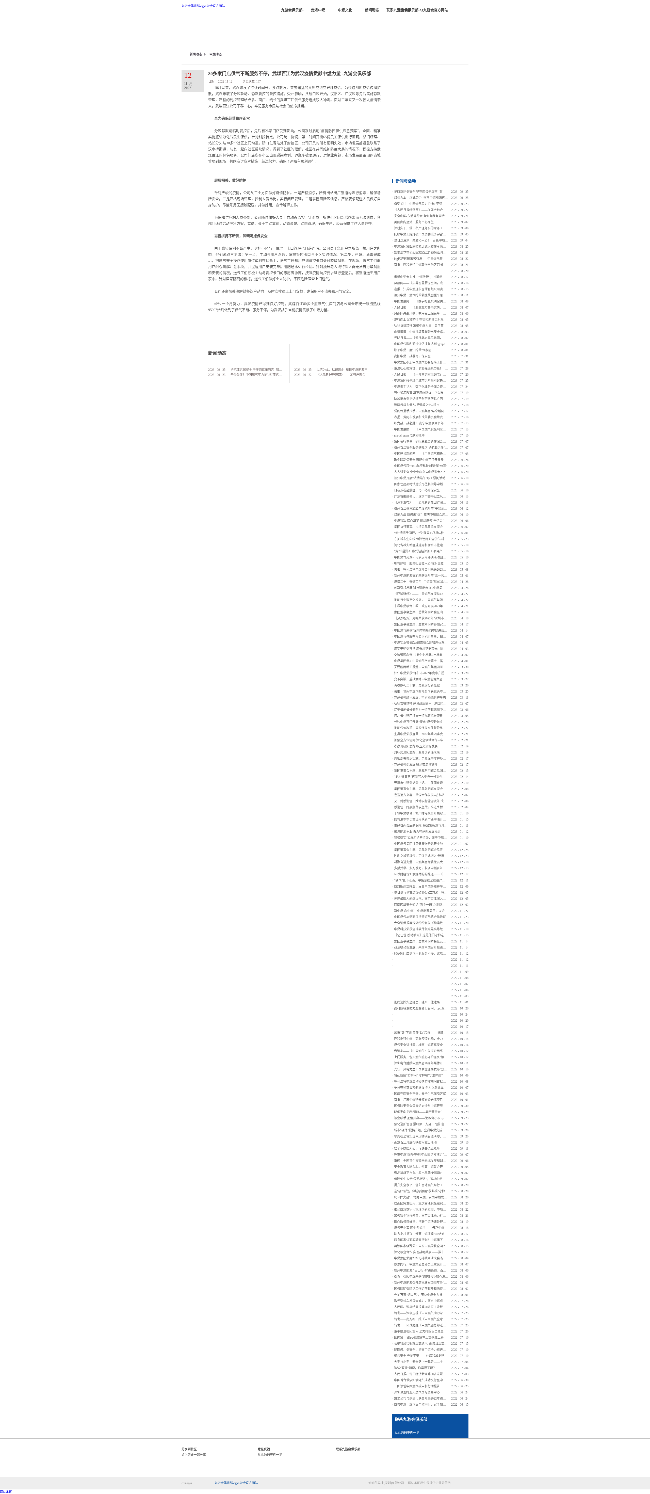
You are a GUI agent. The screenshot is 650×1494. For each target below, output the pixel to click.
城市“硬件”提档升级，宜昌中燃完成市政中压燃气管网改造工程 (436, 1130)
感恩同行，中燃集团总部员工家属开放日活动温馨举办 (430, 1264)
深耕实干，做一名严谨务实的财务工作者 (421, 228)
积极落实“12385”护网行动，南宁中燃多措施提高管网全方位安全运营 (440, 838)
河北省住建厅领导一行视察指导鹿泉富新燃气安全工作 (430, 716)
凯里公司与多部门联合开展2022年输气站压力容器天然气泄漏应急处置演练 (444, 1398)
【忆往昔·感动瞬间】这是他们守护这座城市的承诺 (428, 935)
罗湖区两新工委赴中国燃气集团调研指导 (421, 667)
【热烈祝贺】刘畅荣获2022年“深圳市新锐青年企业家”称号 (433, 618)
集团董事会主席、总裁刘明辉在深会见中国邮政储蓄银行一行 (435, 789)
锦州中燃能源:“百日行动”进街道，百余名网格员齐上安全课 (434, 1270)
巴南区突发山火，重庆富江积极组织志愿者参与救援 (429, 1203)
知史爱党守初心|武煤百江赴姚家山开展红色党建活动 (429, 252)
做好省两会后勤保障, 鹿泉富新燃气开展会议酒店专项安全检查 (436, 825)
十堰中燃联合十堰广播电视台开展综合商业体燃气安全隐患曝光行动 (439, 813)
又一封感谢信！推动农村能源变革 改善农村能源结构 (429, 801)
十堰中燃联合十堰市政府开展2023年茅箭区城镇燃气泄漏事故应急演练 (441, 606)
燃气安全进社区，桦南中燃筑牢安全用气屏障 (424, 1045)
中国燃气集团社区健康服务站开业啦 (418, 844)
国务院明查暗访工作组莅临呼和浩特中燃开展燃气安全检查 (433, 1289)
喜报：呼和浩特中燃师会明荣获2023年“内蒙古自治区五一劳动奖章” (439, 569)
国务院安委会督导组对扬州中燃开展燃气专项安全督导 (430, 1106)
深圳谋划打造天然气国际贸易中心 (417, 1392)
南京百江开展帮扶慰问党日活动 (415, 1142)
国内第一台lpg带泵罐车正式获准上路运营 (422, 1337)
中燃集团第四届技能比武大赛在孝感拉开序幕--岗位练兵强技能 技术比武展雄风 (447, 246)
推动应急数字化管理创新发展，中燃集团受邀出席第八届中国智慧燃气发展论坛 (447, 1209)
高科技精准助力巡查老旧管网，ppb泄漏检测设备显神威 (431, 1008)
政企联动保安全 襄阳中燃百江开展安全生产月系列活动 (431, 460)
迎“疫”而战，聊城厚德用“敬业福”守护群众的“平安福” (430, 1191)
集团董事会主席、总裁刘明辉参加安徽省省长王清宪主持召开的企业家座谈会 (446, 624)
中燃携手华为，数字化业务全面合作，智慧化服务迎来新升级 (435, 387)
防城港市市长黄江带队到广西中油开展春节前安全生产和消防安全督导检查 (444, 819)
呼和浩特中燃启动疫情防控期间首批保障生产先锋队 (429, 1081)
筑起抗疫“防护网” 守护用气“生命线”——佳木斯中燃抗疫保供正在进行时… (444, 1075)
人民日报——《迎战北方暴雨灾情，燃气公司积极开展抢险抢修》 (438, 307)
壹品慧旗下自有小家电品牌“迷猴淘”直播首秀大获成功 (430, 1173)
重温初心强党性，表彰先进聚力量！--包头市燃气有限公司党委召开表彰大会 (445, 368)
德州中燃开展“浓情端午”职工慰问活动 (419, 478)
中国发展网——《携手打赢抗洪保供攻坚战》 (424, 301)
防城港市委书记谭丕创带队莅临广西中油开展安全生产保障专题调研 (439, 399)
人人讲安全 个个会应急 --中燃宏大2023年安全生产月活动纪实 (435, 472)
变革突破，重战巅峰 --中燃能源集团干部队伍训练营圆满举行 (435, 679)
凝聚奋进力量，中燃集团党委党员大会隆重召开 (426, 862)
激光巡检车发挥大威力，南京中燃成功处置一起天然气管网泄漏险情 (439, 1301)
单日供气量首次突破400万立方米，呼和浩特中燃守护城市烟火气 (437, 892)
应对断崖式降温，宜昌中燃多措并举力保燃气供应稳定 (430, 886)
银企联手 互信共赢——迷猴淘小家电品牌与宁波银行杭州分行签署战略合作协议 (447, 1118)
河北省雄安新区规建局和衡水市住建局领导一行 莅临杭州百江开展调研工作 (444, 545)
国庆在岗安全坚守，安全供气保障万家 (420, 1094)
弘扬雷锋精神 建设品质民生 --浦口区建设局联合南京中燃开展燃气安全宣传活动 (447, 703)
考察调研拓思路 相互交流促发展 (415, 746)
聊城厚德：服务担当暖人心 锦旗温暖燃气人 (423, 563)
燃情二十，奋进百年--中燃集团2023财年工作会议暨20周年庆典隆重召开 (442, 582)
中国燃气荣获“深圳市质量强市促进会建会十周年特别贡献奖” (435, 630)
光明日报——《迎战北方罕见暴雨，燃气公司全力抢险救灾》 (435, 338)
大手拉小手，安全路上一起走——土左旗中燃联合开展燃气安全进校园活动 (444, 1362)
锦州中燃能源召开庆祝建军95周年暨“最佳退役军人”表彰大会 (435, 1282)
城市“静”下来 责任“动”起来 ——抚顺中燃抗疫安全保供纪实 (434, 1033)
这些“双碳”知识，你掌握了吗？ (415, 1368)
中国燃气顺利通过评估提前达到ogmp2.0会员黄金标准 (430, 344)
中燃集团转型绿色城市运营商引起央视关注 (423, 380)
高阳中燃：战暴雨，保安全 (412, 356)
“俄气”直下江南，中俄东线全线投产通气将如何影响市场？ (433, 880)
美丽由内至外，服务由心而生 (414, 222)
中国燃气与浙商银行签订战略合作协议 (420, 917)
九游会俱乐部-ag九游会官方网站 (203, 6)
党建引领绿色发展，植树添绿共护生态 (420, 697)
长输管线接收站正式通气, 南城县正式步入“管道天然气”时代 (434, 1343)
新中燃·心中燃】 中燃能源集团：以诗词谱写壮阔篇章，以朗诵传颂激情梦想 (445, 911)
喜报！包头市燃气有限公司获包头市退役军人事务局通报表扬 (435, 691)
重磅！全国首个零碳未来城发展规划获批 (421, 1161)
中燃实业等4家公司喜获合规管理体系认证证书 (425, 643)
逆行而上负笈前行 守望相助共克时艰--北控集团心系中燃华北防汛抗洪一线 (444, 320)
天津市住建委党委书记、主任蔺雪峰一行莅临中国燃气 (430, 783)
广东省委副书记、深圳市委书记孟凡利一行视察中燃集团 (432, 496)
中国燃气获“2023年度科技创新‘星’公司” (420, 466)
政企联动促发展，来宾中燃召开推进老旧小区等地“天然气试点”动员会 (441, 947)
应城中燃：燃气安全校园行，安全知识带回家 (424, 1404)
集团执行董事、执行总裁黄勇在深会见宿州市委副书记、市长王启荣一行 (443, 527)
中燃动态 (215, 54)
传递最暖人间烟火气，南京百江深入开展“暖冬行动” (429, 899)
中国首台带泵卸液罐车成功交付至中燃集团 (423, 1380)
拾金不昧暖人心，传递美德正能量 (417, 1148)
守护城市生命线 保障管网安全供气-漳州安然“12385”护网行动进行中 (439, 539)
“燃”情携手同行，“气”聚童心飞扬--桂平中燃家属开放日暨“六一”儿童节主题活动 (447, 533)
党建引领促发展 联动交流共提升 (415, 764)
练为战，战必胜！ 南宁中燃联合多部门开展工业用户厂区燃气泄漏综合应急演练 (447, 423)
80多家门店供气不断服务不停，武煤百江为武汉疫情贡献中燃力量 (438, 953)
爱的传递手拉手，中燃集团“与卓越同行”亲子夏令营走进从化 (435, 411)
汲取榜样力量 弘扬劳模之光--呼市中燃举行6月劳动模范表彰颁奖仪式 (440, 405)
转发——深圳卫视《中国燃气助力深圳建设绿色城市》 (430, 1313)
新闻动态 (196, 54)
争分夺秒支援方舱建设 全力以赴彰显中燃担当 (425, 1087)
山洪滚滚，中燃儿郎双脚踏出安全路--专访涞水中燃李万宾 (433, 332)
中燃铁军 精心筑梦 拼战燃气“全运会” (419, 521)
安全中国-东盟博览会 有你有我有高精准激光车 (425, 216)
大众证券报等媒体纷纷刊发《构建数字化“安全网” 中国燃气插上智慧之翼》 (444, 923)
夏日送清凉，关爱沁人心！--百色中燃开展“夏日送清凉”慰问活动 (437, 240)
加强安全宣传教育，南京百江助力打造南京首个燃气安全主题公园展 (439, 1215)
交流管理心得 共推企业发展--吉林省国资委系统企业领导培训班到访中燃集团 (445, 655)
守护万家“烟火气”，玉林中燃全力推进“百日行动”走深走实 (433, 1295)
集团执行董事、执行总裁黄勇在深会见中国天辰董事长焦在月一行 (438, 441)
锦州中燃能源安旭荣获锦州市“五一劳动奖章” (424, 575)
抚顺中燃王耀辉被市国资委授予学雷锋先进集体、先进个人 (433, 234)
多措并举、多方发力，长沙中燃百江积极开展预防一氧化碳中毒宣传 (439, 868)
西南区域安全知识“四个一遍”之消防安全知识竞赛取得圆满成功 (436, 905)
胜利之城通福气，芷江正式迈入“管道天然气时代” (427, 856)
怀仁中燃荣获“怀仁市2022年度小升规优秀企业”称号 (429, 673)
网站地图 (413, 1483)
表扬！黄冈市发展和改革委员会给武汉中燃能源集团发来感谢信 (436, 417)
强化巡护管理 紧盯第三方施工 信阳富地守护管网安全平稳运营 (436, 1124)
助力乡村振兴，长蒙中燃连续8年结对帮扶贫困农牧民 (430, 1234)
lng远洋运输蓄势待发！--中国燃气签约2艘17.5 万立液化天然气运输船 (440, 259)
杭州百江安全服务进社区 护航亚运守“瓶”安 (423, 447)
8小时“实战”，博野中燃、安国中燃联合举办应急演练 (429, 1197)
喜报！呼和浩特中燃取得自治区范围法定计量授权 (427, 265)
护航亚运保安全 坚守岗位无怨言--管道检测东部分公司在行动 (272, 370)
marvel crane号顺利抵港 (409, 435)
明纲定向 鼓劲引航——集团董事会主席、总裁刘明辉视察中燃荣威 (438, 1112)
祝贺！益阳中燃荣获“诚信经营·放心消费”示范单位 (428, 1276)
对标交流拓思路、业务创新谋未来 (417, 752)
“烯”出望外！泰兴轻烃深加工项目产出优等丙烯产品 (429, 551)
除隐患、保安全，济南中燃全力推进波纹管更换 (426, 1350)
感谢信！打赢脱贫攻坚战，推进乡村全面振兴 (424, 807)
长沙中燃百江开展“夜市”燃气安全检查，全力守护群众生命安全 (436, 722)
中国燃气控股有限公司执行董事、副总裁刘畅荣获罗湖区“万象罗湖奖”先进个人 (447, 636)
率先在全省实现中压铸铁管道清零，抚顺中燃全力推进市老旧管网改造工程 (444, 1136)
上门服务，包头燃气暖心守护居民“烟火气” (422, 1057)
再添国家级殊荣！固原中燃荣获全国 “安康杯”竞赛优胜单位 (434, 1246)
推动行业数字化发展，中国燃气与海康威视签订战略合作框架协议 (438, 600)
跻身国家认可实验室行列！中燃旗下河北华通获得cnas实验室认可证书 (441, 1240)
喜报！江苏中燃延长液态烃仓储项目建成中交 (424, 1100)
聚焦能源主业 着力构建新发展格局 (417, 831)
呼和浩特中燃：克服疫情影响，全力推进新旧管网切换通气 (433, 1039)
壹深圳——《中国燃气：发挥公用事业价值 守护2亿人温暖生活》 (438, 1051)
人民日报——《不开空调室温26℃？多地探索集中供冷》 (432, 374)
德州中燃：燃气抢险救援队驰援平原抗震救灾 (424, 295)
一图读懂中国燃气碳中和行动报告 (417, 1386)
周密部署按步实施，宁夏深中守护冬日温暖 (423, 758)
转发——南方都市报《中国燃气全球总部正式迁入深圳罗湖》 (435, 1319)
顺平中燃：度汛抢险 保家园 (412, 350)
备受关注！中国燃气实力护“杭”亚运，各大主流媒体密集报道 (271, 375)
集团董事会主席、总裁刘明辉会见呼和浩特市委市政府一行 (433, 850)
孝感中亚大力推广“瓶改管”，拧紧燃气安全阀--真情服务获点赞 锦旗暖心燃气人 (447, 277)
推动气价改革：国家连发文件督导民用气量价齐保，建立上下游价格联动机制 (446, 728)
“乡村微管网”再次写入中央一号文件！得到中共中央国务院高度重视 (439, 777)
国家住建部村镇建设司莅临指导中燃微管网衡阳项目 (429, 484)
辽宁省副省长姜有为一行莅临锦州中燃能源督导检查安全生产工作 (438, 710)
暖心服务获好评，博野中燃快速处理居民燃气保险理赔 (430, 1222)
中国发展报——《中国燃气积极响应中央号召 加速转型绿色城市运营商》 (443, 429)
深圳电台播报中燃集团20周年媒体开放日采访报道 (427, 1063)
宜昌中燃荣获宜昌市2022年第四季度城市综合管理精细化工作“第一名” (441, 734)
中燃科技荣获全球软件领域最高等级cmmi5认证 (425, 929)
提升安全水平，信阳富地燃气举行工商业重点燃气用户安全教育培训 (439, 1185)
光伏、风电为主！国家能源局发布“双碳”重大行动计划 (430, 1069)
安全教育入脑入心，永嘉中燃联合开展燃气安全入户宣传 (432, 1167)
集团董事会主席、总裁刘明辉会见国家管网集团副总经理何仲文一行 (439, 771)
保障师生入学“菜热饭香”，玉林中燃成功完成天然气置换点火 (435, 1179)
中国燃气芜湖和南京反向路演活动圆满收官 (423, 557)
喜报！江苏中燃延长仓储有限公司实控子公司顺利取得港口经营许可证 (441, 289)
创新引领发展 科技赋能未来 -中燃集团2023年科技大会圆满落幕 (436, 588)
